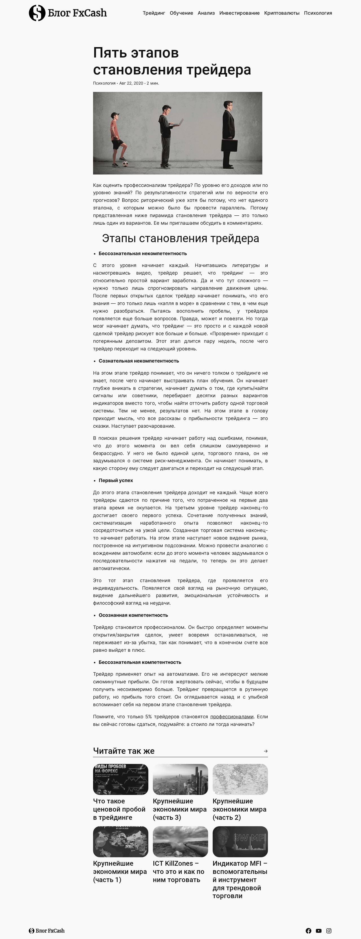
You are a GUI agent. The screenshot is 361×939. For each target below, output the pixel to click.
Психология (104, 83)
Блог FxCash (77, 13)
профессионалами (232, 716)
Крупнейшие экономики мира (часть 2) (240, 809)
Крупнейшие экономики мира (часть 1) (120, 872)
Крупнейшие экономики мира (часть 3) (180, 809)
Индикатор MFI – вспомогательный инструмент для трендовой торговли (240, 880)
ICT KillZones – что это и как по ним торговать (178, 872)
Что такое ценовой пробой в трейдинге (119, 809)
